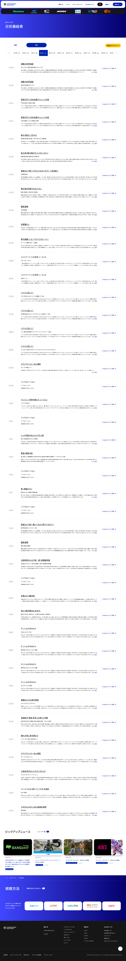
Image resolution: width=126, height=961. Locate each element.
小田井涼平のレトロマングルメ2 (33, 771)
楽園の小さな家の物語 (30, 700)
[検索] (100, 4)
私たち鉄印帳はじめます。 (31, 610)
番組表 (107, 4)
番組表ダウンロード (112, 45)
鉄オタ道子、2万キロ (29, 135)
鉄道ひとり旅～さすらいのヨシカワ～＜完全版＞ (40, 171)
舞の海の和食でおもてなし (31, 188)
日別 (36, 45)
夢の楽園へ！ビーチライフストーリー (35, 239)
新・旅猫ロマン (26, 489)
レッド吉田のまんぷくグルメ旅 (32, 435)
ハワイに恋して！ (27, 292)
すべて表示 (94, 72)
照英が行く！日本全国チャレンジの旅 (35, 99)
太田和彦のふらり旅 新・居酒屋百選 (35, 560)
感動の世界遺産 (27, 64)
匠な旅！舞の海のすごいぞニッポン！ (34, 153)
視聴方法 (117, 4)
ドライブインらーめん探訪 (31, 364)
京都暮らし (25, 224)
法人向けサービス (89, 4)
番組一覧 (61, 4)
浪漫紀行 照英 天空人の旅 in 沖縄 (34, 717)
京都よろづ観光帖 (28, 595)
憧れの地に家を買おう (29, 735)
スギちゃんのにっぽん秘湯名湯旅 (33, 807)
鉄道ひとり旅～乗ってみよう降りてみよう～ (37, 524)
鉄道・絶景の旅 (27, 453)
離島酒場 (24, 206)
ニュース (68, 4)
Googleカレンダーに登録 (108, 68)
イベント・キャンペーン (77, 4)
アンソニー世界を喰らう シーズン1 (34, 399)
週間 (15, 45)
